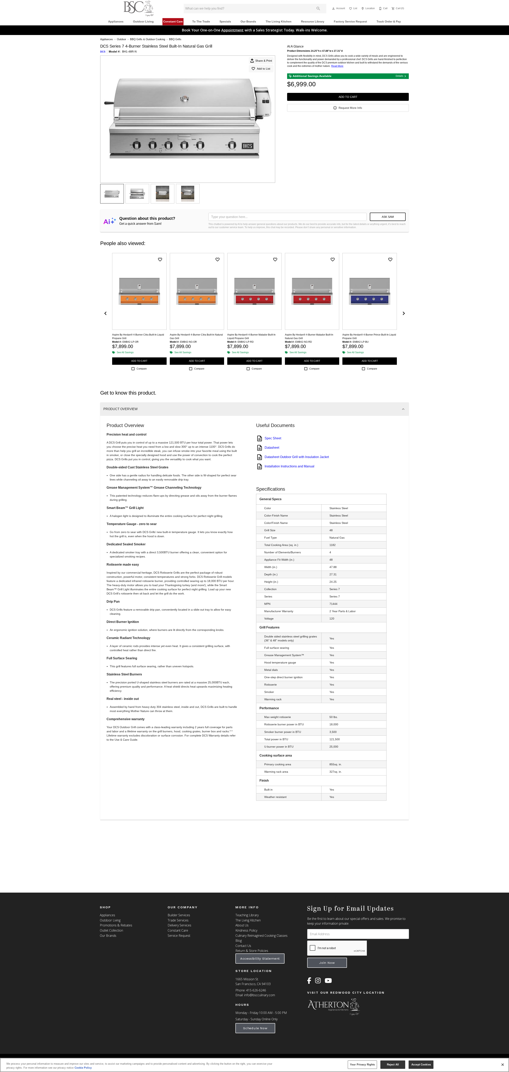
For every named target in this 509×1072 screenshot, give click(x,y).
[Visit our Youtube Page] (328, 982)
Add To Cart (348, 96)
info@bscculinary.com (259, 995)
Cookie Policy (83, 1067)
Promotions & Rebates (116, 925)
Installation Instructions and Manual (289, 466)
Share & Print (263, 60)
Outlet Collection (111, 930)
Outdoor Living (143, 21)
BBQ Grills (175, 39)
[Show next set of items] (403, 313)
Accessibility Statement (260, 958)
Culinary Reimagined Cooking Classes (261, 935)
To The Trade (201, 21)
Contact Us (243, 946)
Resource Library (312, 21)
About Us (242, 925)
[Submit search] (318, 8)
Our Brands (248, 21)
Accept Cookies (421, 1064)
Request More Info (350, 107)
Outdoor (121, 39)
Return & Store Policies (251, 950)
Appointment (232, 30)
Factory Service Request (350, 21)
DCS (102, 51)
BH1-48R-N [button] (129, 51)
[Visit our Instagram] (318, 982)
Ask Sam (388, 216)
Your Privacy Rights (362, 1064)
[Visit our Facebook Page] (309, 982)
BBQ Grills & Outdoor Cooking (147, 39)
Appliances (115, 21)
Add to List (263, 68)
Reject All (393, 1064)
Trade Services (178, 920)
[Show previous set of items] (105, 313)
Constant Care (173, 21)
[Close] (502, 1064)
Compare (142, 368)
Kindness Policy (246, 930)
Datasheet (272, 447)
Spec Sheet (273, 438)
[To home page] (138, 9)
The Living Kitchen (278, 21)
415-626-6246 (256, 990)
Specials (225, 21)
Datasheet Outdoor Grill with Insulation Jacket (297, 457)
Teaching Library (247, 915)
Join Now (327, 963)
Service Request (179, 935)
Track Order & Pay (389, 21)
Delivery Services (179, 925)
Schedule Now (255, 1028)
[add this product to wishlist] (160, 259)
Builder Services (179, 915)
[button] (333, 8)
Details (399, 76)
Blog (238, 940)
